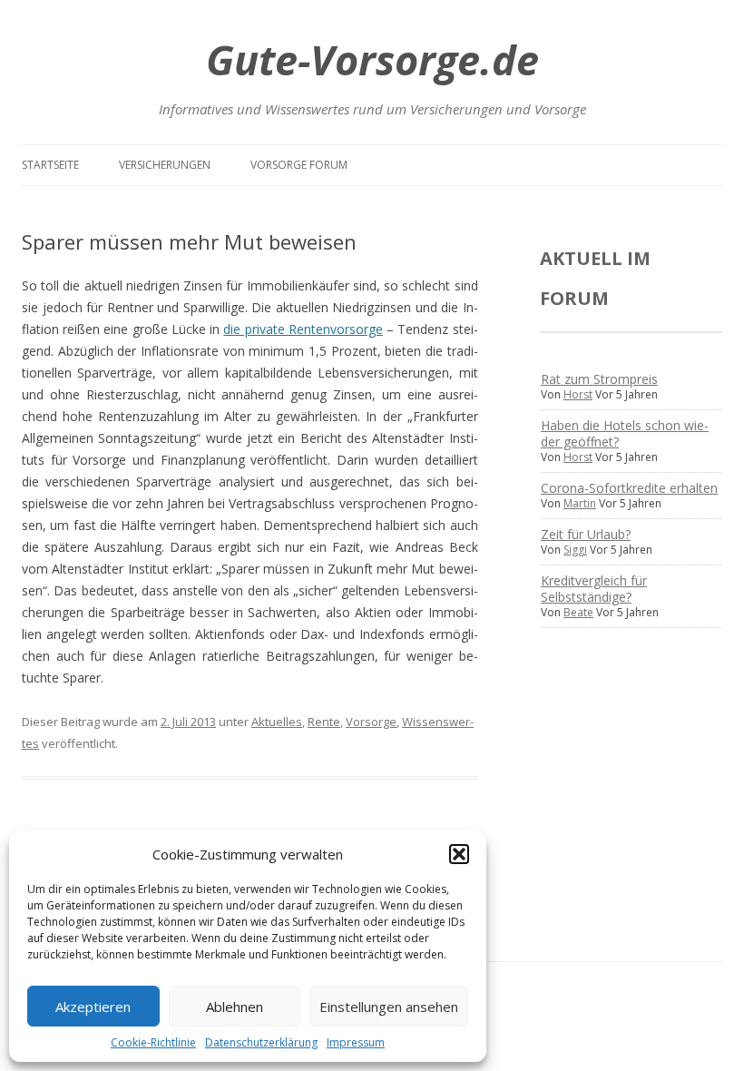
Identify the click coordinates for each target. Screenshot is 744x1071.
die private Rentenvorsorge (302, 329)
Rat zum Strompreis (599, 379)
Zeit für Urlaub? (586, 534)
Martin (579, 503)
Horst (577, 394)
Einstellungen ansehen (388, 1006)
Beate (578, 612)
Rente (324, 721)
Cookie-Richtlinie (153, 1042)
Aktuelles (276, 721)
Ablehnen (234, 1006)
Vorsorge (371, 721)
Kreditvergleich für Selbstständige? (594, 588)
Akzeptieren (93, 1006)
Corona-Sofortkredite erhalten (629, 487)
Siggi (575, 549)
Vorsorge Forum (299, 164)
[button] (459, 854)
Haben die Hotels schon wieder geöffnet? (625, 433)
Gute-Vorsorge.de (372, 59)
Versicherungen (164, 164)
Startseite (50, 164)
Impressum (356, 1042)
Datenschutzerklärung (261, 1042)
